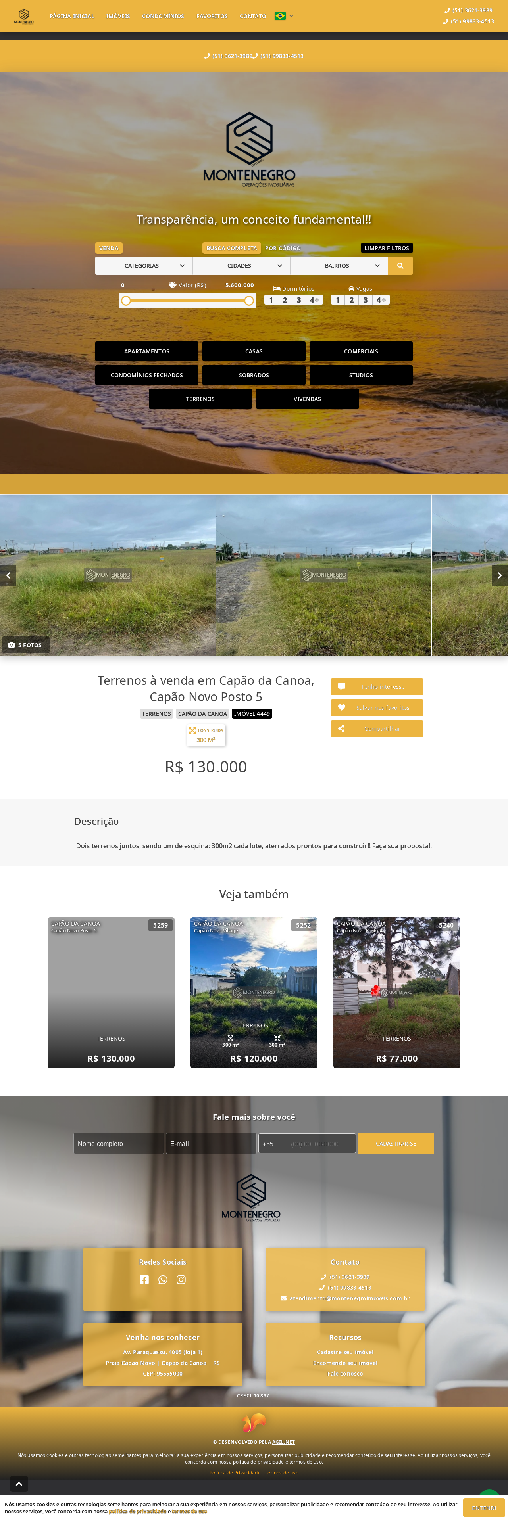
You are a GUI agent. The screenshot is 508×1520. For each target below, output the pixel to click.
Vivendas (307, 399)
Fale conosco (345, 1373)
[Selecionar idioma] (284, 16)
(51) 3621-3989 (232, 55)
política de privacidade (137, 1511)
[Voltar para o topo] (19, 1484)
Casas (254, 351)
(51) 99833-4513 (282, 55)
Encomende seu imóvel (345, 1363)
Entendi (484, 1508)
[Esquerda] (8, 575)
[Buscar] (400, 266)
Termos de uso (281, 1472)
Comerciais (361, 351)
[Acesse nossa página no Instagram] (181, 1280)
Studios (361, 375)
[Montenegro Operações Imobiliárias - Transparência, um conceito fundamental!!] (254, 147)
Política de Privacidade (235, 1472)
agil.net (283, 1442)
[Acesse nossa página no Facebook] (144, 1280)
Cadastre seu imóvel (345, 1352)
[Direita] (500, 575)
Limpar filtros (386, 248)
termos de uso (189, 1511)
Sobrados (254, 375)
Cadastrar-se (396, 1143)
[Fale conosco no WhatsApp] (162, 1280)
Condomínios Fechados (147, 375)
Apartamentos (146, 351)
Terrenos (200, 399)
